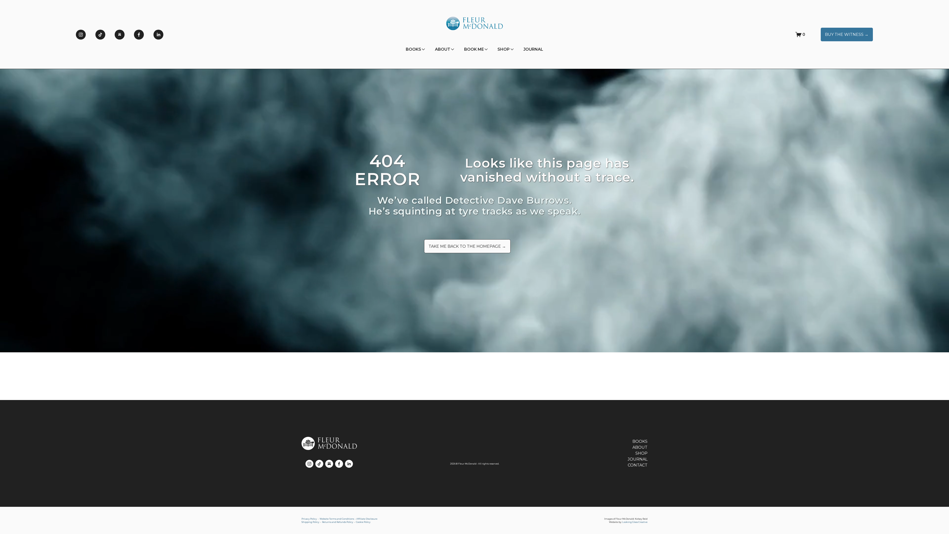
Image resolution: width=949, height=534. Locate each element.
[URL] (120, 35)
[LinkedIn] (158, 35)
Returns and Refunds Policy (337, 522)
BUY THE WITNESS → (846, 34)
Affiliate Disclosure (366, 518)
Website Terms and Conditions (337, 518)
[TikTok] (100, 35)
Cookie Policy (363, 522)
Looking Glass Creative (634, 522)
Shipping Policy (310, 522)
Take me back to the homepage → (467, 246)
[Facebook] (139, 35)
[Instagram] (81, 35)
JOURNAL (533, 49)
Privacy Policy (309, 518)
